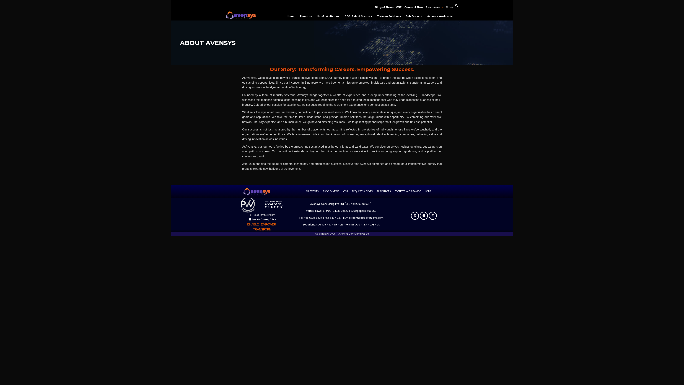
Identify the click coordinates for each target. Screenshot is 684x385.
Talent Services (362, 16)
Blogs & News (384, 7)
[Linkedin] (415, 216)
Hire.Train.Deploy (328, 16)
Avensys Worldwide (440, 16)
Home (290, 16)
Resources (433, 7)
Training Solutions (389, 16)
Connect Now (413, 7)
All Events (312, 191)
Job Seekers (414, 16)
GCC (347, 16)
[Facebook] (424, 216)
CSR (399, 7)
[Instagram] (433, 216)
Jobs (449, 7)
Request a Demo (362, 191)
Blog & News (331, 191)
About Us (306, 16)
